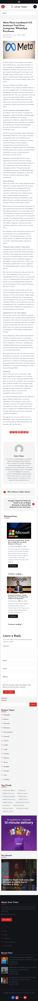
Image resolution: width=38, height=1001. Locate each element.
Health (6, 745)
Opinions (6, 758)
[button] (33, 856)
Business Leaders (23, 793)
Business (6, 719)
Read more (13, 566)
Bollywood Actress (9, 793)
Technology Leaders (23, 808)
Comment (6, 646)
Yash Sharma (13, 601)
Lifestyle (6, 753)
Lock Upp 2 (7, 805)
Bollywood (22, 790)
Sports (6, 762)
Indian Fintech (24, 799)
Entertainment (8, 732)
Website (5, 677)
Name (5, 660)
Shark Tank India (19, 805)
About (5, 934)
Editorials (7, 723)
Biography (7, 715)
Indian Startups (8, 802)
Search (4, 698)
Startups (6, 771)
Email (5, 668)
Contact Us (7, 938)
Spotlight (6, 766)
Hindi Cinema (23, 796)
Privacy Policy (8, 945)
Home (4, 13)
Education (7, 728)
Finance (6, 740)
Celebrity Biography (9, 796)
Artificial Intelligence (9, 790)
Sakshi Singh (13, 546)
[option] (19, 875)
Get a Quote (6, 919)
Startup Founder (8, 808)
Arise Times (8, 35)
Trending (11, 536)
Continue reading (15, 574)
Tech (14, 35)
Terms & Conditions (10, 942)
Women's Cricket (8, 811)
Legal (5, 749)
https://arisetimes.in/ (9, 914)
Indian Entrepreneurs (9, 799)
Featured (6, 736)
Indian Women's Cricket (23, 802)
